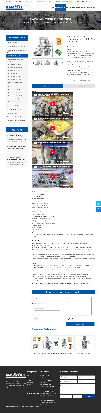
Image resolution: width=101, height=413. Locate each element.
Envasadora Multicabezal (15, 90)
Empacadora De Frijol (14, 73)
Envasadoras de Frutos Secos (16, 96)
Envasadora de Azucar (14, 87)
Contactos (89, 7)
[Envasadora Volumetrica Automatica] (85, 343)
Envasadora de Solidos (48, 22)
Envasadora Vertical (13, 43)
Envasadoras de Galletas (15, 93)
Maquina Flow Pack (13, 113)
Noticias (83, 7)
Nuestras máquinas (60, 7)
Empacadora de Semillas (15, 76)
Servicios (68, 7)
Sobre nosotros (76, 7)
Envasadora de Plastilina (15, 117)
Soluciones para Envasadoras (16, 120)
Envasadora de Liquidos (14, 109)
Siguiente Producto (85, 80)
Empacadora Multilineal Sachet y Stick (17, 51)
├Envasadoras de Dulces (15, 99)
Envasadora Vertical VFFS (35, 406)
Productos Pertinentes (44, 329)
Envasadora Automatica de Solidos (15, 60)
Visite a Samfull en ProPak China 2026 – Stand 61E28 (15, 136)
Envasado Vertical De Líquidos (63, 354)
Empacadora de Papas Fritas (16, 64)
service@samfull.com (27, 1)
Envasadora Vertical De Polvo (42, 354)
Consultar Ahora (71, 80)
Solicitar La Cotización (68, 372)
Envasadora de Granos (14, 70)
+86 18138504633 (88, 72)
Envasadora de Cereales (15, 67)
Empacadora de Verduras (15, 79)
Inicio (52, 7)
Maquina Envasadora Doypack (16, 46)
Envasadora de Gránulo (14, 101)
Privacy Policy (30, 389)
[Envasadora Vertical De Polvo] (42, 343)
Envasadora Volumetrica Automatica (87, 354)
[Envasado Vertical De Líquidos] (63, 343)
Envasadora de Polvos (14, 106)
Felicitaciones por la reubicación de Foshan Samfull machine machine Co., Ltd (17, 159)
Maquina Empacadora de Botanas (50, 19)
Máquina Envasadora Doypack (20, 406)
